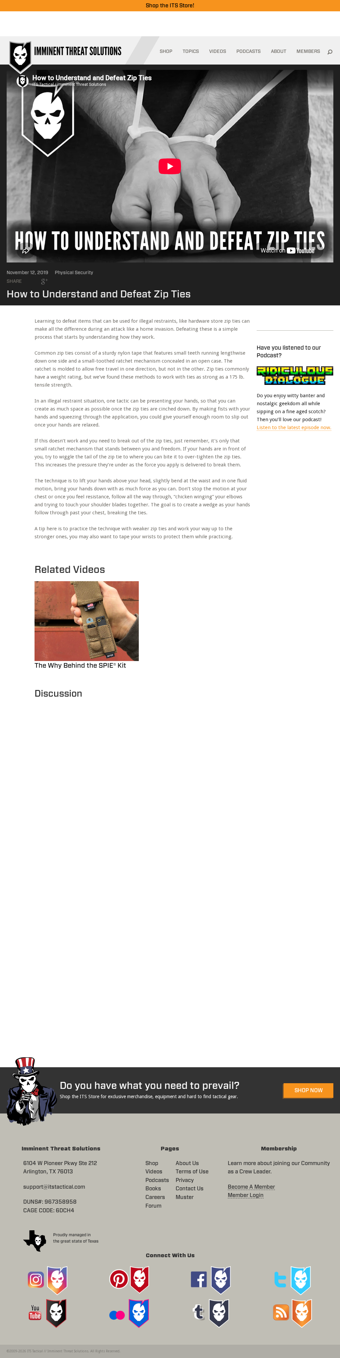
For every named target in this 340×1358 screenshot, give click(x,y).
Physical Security (74, 272)
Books (153, 1188)
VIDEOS (217, 51)
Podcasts (157, 1180)
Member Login (246, 1195)
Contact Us (190, 1188)
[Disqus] (142, 784)
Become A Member (251, 1187)
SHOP (166, 51)
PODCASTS (248, 51)
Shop (151, 1163)
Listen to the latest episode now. (294, 427)
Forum (153, 1206)
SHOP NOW (309, 1090)
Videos (153, 1171)
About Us (187, 1163)
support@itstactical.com (54, 1187)
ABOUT (278, 51)
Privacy (185, 1180)
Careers (155, 1197)
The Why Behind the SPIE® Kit (80, 665)
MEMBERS (308, 51)
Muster (185, 1197)
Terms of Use (192, 1171)
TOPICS (191, 51)
